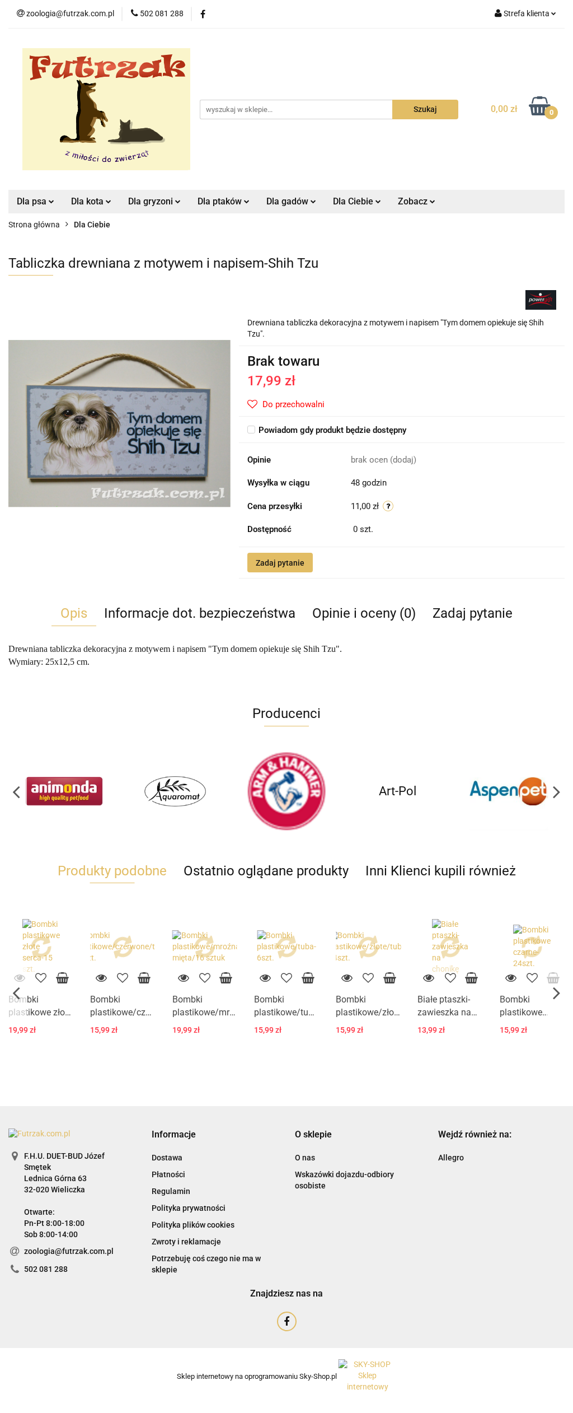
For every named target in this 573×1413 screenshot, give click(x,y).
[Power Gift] (540, 299)
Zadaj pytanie (280, 562)
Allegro (451, 1157)
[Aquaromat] (175, 791)
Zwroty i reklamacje (186, 1241)
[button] (174, 1135)
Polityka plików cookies (193, 1224)
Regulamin (171, 1191)
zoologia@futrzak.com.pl (69, 1251)
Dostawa (167, 1157)
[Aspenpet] (509, 791)
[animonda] (64, 791)
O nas (305, 1157)
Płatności (168, 1174)
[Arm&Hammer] (286, 791)
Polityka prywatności (189, 1208)
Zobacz (414, 201)
